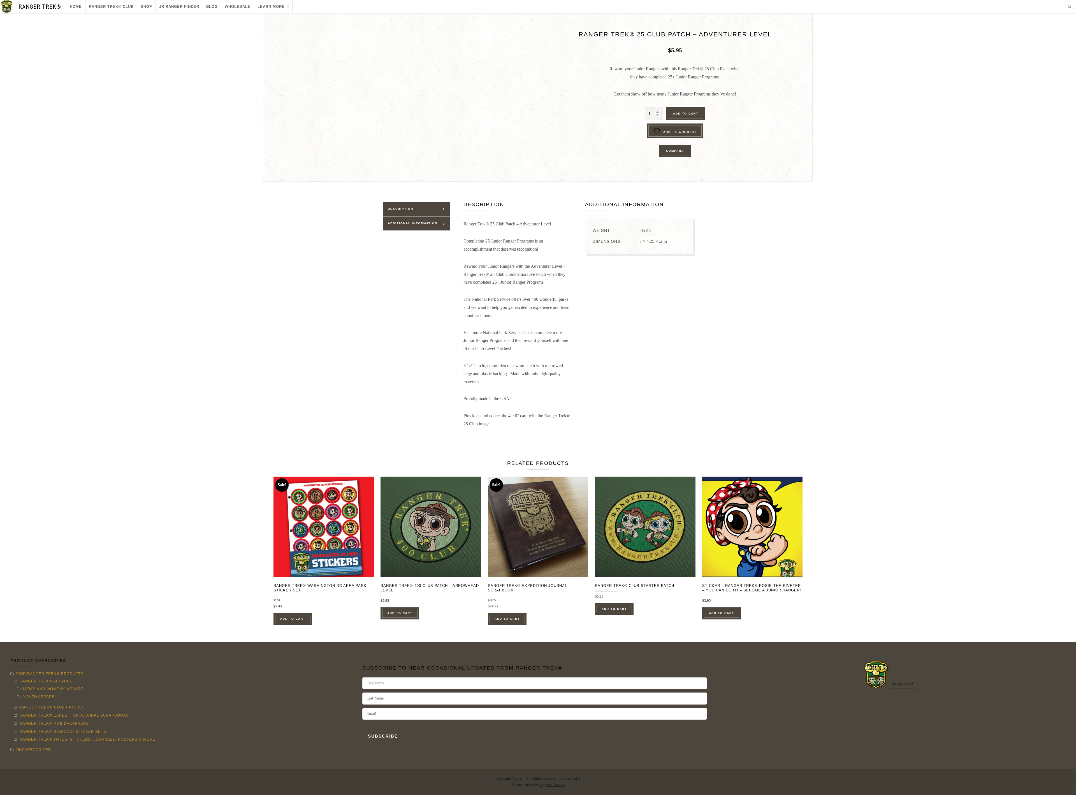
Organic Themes (552, 785)
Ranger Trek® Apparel (46, 681)
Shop (146, 6)
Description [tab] (400, 208)
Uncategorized (33, 750)
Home (76, 6)
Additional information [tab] (412, 223)
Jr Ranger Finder (179, 6)
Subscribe (383, 736)
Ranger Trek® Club (111, 6)
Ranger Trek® (39, 6)
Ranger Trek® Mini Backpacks (54, 723)
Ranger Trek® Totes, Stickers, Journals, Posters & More (87, 739)
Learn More (271, 6)
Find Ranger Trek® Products (50, 674)
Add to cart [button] (292, 618)
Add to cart (685, 113)
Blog (212, 6)
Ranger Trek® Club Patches (52, 707)
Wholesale (238, 6)
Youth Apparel (40, 697)
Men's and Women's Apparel (54, 689)
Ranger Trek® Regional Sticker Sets (63, 731)
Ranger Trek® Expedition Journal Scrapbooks (74, 715)
